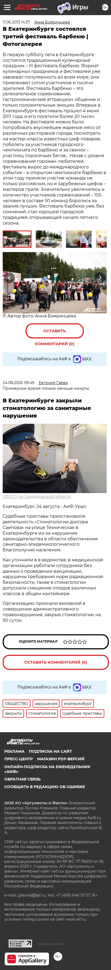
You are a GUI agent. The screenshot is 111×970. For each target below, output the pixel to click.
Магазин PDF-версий (61, 759)
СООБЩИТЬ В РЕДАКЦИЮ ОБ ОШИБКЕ (44, 786)
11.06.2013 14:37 (16, 22)
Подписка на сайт (50, 751)
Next (100, 278)
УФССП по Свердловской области (37, 496)
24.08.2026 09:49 (18, 382)
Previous (9, 278)
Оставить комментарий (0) (54, 333)
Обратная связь (22, 779)
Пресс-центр (18, 759)
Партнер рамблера (51, 943)
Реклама (14, 751)
